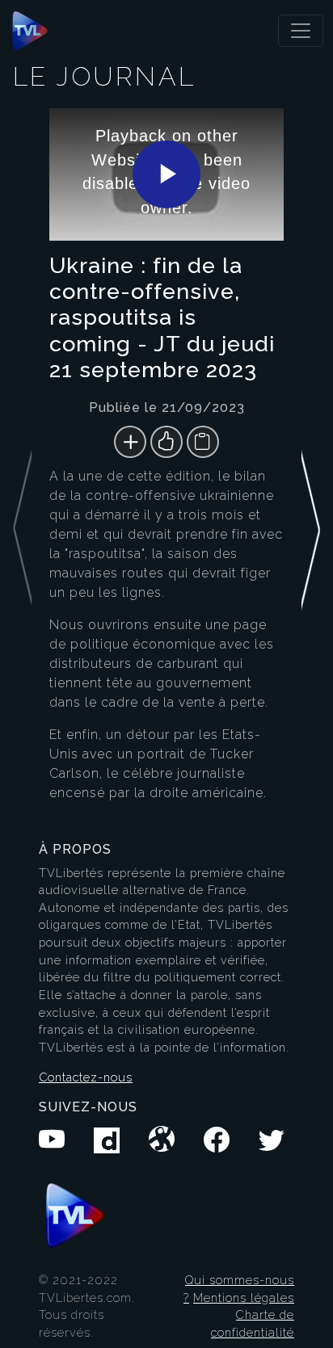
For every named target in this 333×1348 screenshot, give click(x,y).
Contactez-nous (86, 1077)
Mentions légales (243, 1297)
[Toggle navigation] (300, 31)
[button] (311, 464)
